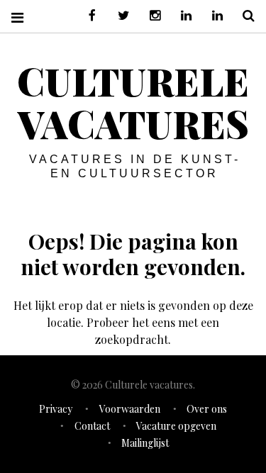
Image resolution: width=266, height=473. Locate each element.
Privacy (55, 409)
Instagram (149, 16)
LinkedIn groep (181, 16)
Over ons (207, 409)
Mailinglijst (145, 443)
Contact (92, 426)
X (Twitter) (118, 16)
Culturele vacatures (133, 102)
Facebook (87, 16)
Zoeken (243, 16)
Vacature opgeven (176, 426)
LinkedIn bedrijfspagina (212, 16)
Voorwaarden (129, 409)
